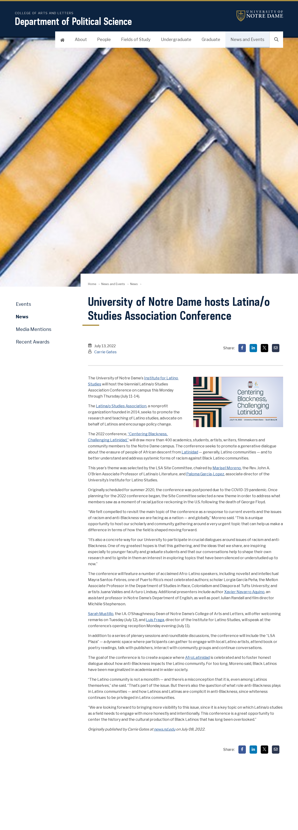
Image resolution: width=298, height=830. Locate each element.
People (104, 39)
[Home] (62, 39)
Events (23, 304)
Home (92, 284)
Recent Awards (33, 342)
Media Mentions (33, 329)
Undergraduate (176, 39)
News (134, 284)
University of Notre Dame (260, 15)
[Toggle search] (276, 39)
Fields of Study (136, 39)
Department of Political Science (73, 21)
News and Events (247, 39)
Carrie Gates (105, 352)
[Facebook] (242, 348)
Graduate (211, 39)
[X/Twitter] (264, 348)
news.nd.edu (164, 729)
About (81, 39)
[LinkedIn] (253, 348)
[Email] (275, 348)
